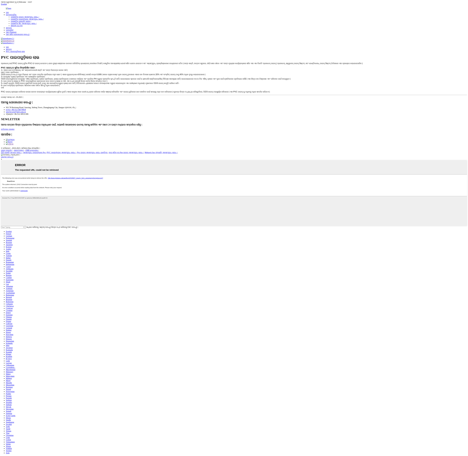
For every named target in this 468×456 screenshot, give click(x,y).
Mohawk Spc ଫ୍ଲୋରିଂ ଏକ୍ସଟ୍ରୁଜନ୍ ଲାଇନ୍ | (161, 152)
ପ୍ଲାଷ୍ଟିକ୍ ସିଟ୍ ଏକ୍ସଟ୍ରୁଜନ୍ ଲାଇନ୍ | (24, 23)
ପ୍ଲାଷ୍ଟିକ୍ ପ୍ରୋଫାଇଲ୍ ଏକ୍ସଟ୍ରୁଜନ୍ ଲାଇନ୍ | (27, 19)
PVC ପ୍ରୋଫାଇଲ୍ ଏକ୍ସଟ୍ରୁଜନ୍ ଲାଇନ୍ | (61, 152)
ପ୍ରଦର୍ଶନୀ (9, 30)
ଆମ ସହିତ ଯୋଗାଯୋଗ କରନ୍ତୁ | (18, 34)
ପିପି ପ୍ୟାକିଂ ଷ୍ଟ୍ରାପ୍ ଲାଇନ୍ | (11, 152)
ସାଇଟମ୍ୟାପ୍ (19, 150)
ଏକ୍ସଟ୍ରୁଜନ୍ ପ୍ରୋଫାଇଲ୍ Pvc (34, 152)
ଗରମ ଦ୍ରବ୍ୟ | (6, 150)
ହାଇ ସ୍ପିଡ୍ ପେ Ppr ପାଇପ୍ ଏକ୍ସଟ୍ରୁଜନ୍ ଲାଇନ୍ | (126, 152)
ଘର (7, 12)
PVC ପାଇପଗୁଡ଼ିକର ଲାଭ (15, 51)
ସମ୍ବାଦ (9, 28)
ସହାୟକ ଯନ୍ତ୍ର (17, 26)
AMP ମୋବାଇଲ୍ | (32, 150)
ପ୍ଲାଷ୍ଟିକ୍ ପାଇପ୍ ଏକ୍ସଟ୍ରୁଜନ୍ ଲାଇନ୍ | (25, 17)
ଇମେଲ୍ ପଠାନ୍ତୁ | (7, 157)
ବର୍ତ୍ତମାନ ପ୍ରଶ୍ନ (8, 129)
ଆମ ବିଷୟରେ (11, 32)
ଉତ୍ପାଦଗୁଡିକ (11, 15)
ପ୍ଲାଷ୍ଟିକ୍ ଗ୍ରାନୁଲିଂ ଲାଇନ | (21, 21)
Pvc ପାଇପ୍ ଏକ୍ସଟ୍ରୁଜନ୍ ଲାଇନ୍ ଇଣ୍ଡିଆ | (92, 152)
